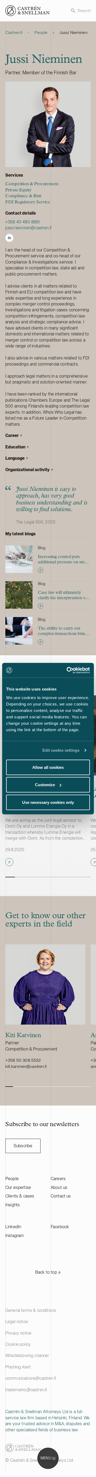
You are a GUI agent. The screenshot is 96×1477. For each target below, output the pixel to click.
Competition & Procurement (31, 184)
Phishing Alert (18, 1367)
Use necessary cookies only (48, 802)
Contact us (61, 1196)
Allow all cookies (48, 767)
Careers (58, 1178)
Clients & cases (19, 1196)
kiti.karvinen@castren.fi (26, 1066)
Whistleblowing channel (27, 1355)
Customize (45, 784)
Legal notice (16, 1321)
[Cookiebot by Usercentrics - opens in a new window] (68, 670)
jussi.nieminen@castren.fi (28, 227)
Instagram (14, 1235)
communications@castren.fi (30, 1378)
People (41, 32)
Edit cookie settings (61, 750)
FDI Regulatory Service (27, 202)
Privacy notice (18, 1333)
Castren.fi (14, 32)
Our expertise (18, 1187)
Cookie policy (18, 1344)
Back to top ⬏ (48, 1272)
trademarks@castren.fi (26, 1389)
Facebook (60, 1226)
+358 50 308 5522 (23, 1060)
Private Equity (18, 190)
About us (59, 1187)
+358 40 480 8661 (22, 221)
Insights (12, 1204)
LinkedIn (13, 1226)
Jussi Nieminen (73, 32)
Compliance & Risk (23, 196)
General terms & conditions (30, 1310)
